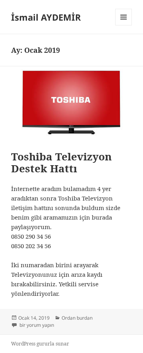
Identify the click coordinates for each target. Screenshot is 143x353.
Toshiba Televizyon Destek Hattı (61, 162)
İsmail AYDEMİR (46, 17)
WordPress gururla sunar (40, 343)
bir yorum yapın (36, 325)
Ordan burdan (77, 317)
